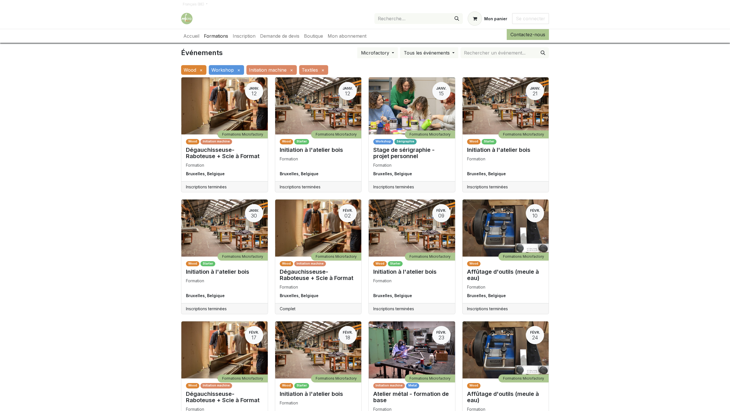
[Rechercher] (457, 18)
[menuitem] (191, 36)
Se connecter (530, 18)
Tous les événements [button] (427, 53)
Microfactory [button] (376, 53)
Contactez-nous (527, 34)
